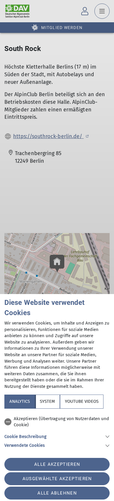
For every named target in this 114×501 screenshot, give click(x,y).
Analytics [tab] (19, 401)
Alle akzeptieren (57, 464)
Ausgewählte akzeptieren (57, 478)
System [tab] (47, 401)
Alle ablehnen (57, 493)
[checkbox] (57, 422)
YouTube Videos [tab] (82, 401)
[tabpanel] (57, 431)
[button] (57, 436)
